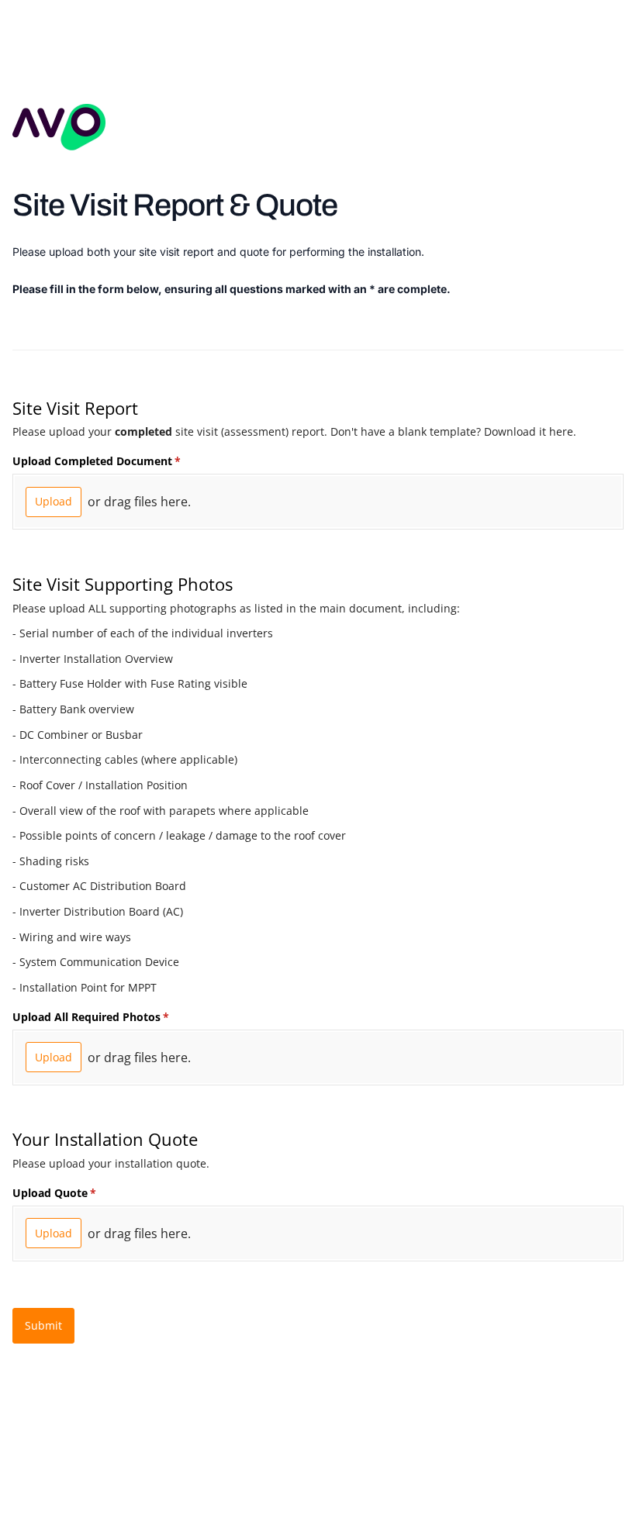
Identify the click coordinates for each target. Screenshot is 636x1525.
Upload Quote (76, 1192)
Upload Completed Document (119, 461)
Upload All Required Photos (113, 1016)
